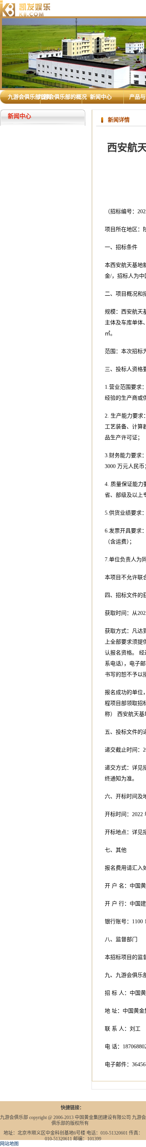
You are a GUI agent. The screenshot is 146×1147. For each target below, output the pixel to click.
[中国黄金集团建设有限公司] (25, 7)
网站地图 (9, 1144)
